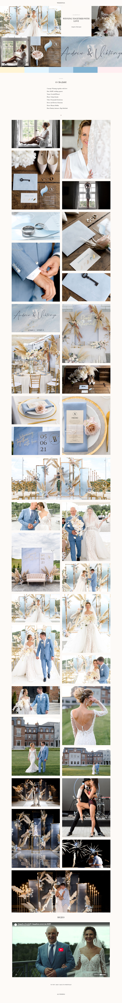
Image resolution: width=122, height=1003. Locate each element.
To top (53, 984)
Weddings (61, 3)
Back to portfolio (65, 984)
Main (57, 984)
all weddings (61, 994)
